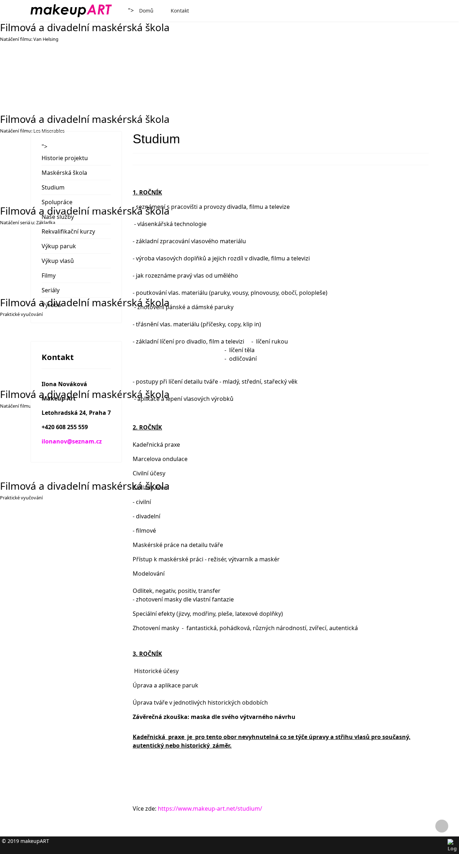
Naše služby (58, 217)
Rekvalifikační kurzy (68, 231)
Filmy (49, 275)
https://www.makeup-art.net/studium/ (210, 808)
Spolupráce (57, 202)
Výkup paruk (59, 246)
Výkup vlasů (58, 261)
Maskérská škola (64, 173)
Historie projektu (65, 158)
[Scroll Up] (441, 826)
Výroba (51, 305)
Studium (53, 187)
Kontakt (180, 10)
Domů (146, 10)
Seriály (51, 290)
